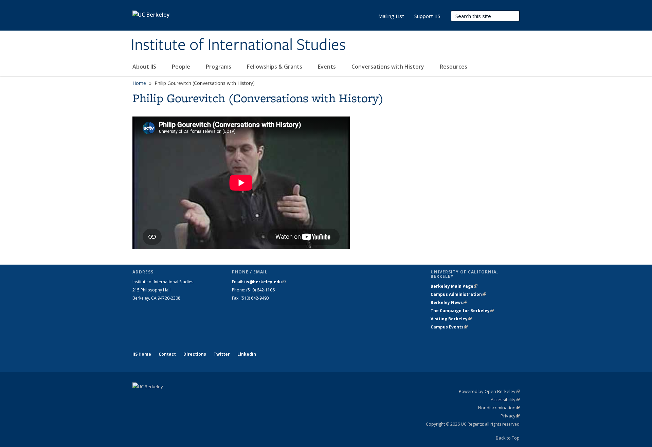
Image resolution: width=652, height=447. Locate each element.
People (182, 66)
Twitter (222, 354)
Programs (219, 66)
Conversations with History (388, 66)
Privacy (510, 416)
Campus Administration (458, 294)
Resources (453, 66)
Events (327, 66)
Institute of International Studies (238, 45)
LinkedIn (246, 354)
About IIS (145, 66)
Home (139, 83)
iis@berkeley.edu (265, 282)
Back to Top (508, 438)
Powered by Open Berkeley (489, 391)
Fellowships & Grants (275, 66)
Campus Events (449, 327)
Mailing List (391, 16)
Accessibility (505, 399)
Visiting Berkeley (451, 319)
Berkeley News (449, 302)
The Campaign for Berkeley (462, 311)
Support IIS (427, 16)
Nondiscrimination (499, 408)
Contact (167, 354)
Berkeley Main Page (454, 286)
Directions (194, 354)
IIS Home (141, 354)
